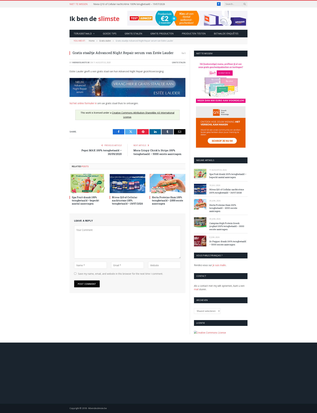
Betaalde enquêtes (226, 33)
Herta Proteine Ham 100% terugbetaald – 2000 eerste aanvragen (167, 200)
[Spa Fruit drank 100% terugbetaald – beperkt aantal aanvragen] (87, 183)
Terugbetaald (83, 33)
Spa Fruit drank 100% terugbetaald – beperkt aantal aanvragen (85, 200)
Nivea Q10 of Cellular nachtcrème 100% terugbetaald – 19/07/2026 (129, 4)
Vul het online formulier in (83, 103)
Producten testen (194, 33)
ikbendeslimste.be (81, 62)
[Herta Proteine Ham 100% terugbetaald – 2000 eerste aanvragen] (167, 183)
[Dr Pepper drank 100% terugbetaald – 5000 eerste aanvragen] (200, 241)
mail (196, 289)
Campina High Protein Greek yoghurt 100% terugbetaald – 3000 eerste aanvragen (226, 226)
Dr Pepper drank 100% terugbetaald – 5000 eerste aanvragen (227, 243)
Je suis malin (219, 265)
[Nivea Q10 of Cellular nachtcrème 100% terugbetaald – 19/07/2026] (127, 183)
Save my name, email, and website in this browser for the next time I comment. (120, 273)
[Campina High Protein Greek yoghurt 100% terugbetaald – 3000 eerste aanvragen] (200, 222)
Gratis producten (162, 33)
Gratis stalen (133, 33)
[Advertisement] (158, 373)
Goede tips (109, 33)
